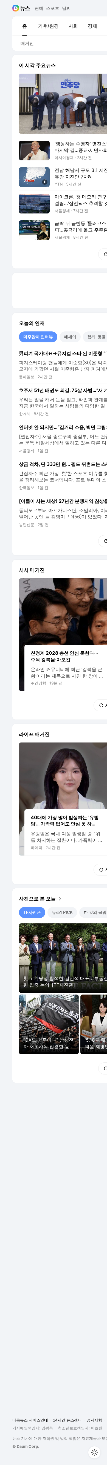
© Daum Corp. (25, 1446)
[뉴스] (25, 8)
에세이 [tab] (70, 336)
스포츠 (52, 8)
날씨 (66, 8)
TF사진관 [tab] (32, 912)
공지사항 (94, 1420)
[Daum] (16, 8)
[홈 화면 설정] (94, 1452)
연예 (39, 8)
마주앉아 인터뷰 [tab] (38, 336)
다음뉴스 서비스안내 (30, 1420)
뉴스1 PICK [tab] (62, 912)
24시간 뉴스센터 (67, 1420)
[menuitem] (24, 26)
